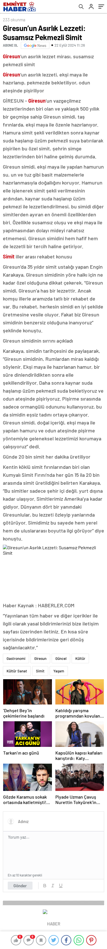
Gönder (20, 885)
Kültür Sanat (17, 671)
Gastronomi (16, 658)
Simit (40, 671)
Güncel (60, 658)
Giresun (40, 658)
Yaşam (58, 671)
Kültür (80, 658)
